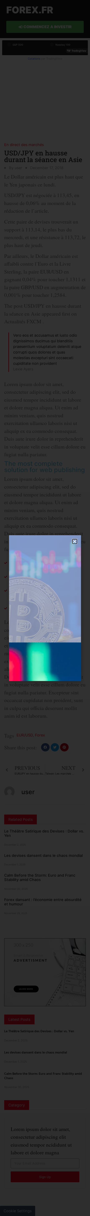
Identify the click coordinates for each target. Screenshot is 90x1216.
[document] (45, 608)
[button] (75, 541)
